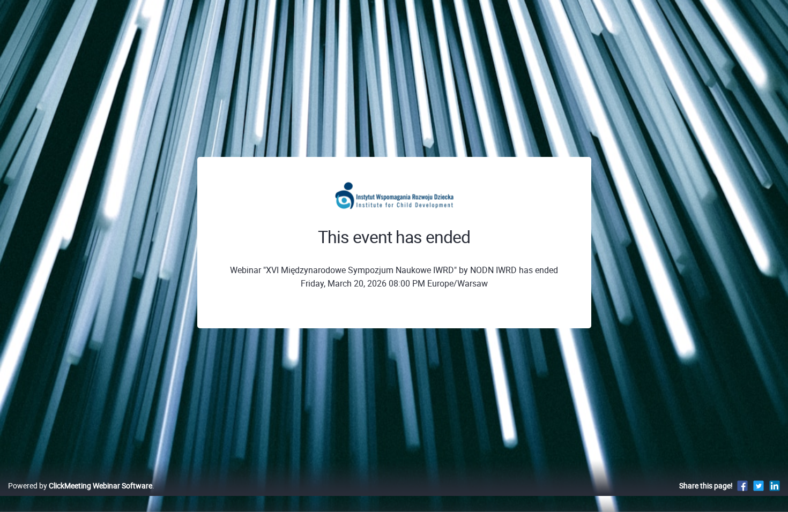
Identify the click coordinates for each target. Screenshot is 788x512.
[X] (758, 485)
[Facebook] (742, 485)
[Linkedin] (774, 485)
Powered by (80, 485)
